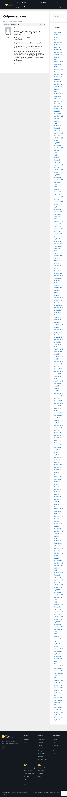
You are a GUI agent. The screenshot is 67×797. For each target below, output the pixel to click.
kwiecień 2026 (58, 42)
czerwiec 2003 (58, 690)
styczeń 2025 (58, 81)
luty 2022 (57, 175)
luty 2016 (57, 366)
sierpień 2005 (58, 668)
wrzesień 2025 (58, 62)
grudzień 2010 (58, 531)
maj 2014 (57, 423)
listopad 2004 (58, 673)
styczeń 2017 (58, 337)
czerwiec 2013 (58, 452)
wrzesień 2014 (58, 413)
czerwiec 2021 (58, 197)
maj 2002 (57, 715)
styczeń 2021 (58, 209)
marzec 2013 (58, 460)
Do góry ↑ (4, 794)
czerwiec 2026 (58, 37)
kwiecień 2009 (58, 585)
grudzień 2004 (58, 671)
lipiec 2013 (57, 450)
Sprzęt (33, 2)
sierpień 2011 (58, 511)
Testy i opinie (41, 739)
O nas (35, 792)
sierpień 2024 (58, 96)
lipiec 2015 (57, 386)
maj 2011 (56, 518)
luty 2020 (57, 239)
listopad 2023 (58, 118)
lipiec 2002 (57, 710)
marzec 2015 (58, 396)
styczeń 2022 (58, 177)
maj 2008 (57, 614)
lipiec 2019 (57, 258)
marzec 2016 (58, 364)
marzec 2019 (58, 268)
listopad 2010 (58, 533)
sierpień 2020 (58, 224)
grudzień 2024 (58, 84)
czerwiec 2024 (58, 101)
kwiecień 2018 (58, 297)
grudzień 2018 (58, 275)
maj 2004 (57, 683)
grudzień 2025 (58, 52)
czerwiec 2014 (58, 420)
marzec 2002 (58, 717)
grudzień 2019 (58, 244)
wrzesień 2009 (58, 572)
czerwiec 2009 (58, 580)
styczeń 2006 (58, 656)
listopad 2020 (58, 214)
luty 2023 (57, 143)
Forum (10, 22)
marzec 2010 (58, 555)
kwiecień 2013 (58, 457)
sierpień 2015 (58, 383)
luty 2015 (56, 398)
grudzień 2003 (58, 688)
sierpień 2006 (58, 651)
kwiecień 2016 (58, 361)
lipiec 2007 (57, 641)
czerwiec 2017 (58, 324)
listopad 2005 (58, 659)
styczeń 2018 (58, 305)
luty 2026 (57, 47)
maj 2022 (57, 167)
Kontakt (40, 792)
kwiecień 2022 (58, 170)
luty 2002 (57, 720)
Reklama (26, 785)
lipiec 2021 (57, 194)
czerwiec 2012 (58, 484)
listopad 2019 (58, 246)
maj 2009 (57, 582)
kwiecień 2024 (58, 106)
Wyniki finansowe (28, 770)
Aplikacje (40, 773)
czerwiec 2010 (58, 548)
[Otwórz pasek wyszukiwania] (60, 7)
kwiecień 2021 (58, 202)
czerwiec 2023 (58, 133)
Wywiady (26, 776)
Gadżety (40, 756)
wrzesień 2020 (58, 221)
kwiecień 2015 (58, 393)
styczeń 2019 (58, 273)
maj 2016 (57, 359)
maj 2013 (57, 455)
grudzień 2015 (58, 371)
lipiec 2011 (57, 514)
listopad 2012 (58, 470)
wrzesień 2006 (58, 649)
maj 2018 (56, 295)
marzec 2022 (58, 172)
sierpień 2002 (58, 707)
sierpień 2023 (58, 128)
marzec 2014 (58, 428)
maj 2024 (57, 103)
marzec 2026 (58, 45)
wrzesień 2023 (58, 125)
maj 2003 (57, 693)
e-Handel (26, 782)
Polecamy (26, 742)
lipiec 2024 (57, 98)
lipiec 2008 (57, 609)
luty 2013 (57, 462)
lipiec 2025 (57, 67)
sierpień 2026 (58, 32)
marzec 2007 (58, 646)
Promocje (26, 739)
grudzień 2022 (58, 148)
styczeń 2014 (58, 433)
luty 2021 (56, 207)
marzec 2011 (58, 523)
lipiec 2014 (57, 418)
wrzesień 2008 (58, 604)
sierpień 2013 (58, 447)
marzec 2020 (58, 236)
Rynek (55, 2)
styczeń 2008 (58, 624)
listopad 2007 (58, 629)
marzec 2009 (58, 587)
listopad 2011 (58, 501)
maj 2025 (57, 71)
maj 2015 (56, 391)
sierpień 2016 (58, 351)
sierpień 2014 (58, 415)
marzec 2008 (58, 619)
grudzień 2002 (58, 698)
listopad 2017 (58, 310)
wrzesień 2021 (58, 189)
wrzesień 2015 (58, 381)
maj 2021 (56, 199)
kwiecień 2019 (58, 266)
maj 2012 (56, 487)
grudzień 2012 (58, 467)
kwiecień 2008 (58, 617)
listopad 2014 (58, 406)
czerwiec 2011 (58, 516)
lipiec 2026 (57, 35)
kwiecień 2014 (58, 425)
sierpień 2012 (58, 479)
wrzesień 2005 (58, 666)
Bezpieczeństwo (42, 768)
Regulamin (52, 792)
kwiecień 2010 (58, 553)
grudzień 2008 (58, 595)
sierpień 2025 (58, 64)
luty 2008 (57, 622)
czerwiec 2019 (58, 261)
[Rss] (3, 747)
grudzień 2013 (58, 435)
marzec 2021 (58, 204)
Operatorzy (44, 2)
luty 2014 (57, 430)
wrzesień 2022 (58, 157)
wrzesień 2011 (58, 509)
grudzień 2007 (58, 627)
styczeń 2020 (58, 241)
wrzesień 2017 (58, 317)
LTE (54, 753)
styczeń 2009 (58, 592)
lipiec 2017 (57, 322)
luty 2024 (57, 111)
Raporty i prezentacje (29, 768)
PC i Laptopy (41, 753)
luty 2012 (56, 494)
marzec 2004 (58, 685)
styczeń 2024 (58, 113)
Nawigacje (41, 750)
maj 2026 (57, 40)
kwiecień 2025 (58, 74)
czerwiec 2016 (58, 356)
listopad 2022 (58, 150)
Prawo (25, 779)
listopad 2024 (58, 86)
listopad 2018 (58, 278)
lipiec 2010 (57, 545)
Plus (54, 748)
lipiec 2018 (57, 290)
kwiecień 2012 (58, 489)
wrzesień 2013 (58, 445)
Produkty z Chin (42, 759)
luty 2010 (57, 558)
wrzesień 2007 (58, 636)
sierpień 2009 (58, 575)
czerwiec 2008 (58, 612)
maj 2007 (57, 644)
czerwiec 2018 (58, 293)
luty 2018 (56, 302)
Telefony (40, 742)
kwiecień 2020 (58, 234)
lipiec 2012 (57, 482)
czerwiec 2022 (58, 165)
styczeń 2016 (58, 369)
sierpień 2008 (58, 607)
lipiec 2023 (57, 130)
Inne (17, 7)
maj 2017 (56, 327)
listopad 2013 (58, 438)
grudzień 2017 (58, 307)
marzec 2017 (58, 332)
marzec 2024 (58, 108)
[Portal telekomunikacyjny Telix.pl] (8, 736)
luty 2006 (57, 654)
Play (54, 742)
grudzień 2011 (58, 499)
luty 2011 (56, 526)
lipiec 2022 (57, 162)
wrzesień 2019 (58, 253)
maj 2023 (57, 135)
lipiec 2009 (57, 577)
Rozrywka (41, 770)
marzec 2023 (58, 140)
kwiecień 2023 (58, 138)
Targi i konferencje (29, 773)
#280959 (42, 25)
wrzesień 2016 (58, 349)
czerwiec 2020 (58, 229)
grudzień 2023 (58, 116)
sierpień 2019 (58, 256)
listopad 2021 (58, 182)
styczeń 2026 (58, 49)
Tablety (40, 745)
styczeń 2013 (58, 465)
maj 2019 (57, 263)
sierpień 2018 (58, 288)
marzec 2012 (58, 491)
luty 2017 (56, 334)
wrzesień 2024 (58, 93)
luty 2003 (57, 695)
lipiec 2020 (57, 226)
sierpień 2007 (58, 639)
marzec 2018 (58, 300)
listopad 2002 (58, 700)
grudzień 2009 (58, 563)
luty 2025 (57, 79)
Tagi (58, 792)
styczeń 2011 (58, 528)
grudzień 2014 (58, 403)
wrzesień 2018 (58, 285)
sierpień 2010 (58, 543)
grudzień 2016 (58, 339)
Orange (55, 739)
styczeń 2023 (58, 145)
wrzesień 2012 (58, 477)
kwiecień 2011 (58, 521)
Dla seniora (41, 748)
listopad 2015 (58, 374)
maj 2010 (57, 550)
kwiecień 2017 (58, 329)
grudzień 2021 (58, 180)
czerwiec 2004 (58, 680)
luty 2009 (57, 590)
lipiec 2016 (57, 354)
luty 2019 (57, 270)
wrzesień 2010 (58, 540)
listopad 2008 (58, 597)
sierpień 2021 (58, 192)
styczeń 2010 (58, 560)
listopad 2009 (58, 565)
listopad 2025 (58, 54)
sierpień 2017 (58, 319)
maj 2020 (57, 231)
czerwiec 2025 (58, 69)
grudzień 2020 (58, 212)
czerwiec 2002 (58, 712)
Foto (39, 776)
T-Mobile (55, 745)
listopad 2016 (58, 342)
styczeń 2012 (58, 496)
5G (53, 750)
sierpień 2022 (58, 160)
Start (18, 2)
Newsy (24, 2)
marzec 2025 (58, 76)
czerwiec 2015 (58, 388)
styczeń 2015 (58, 401)
